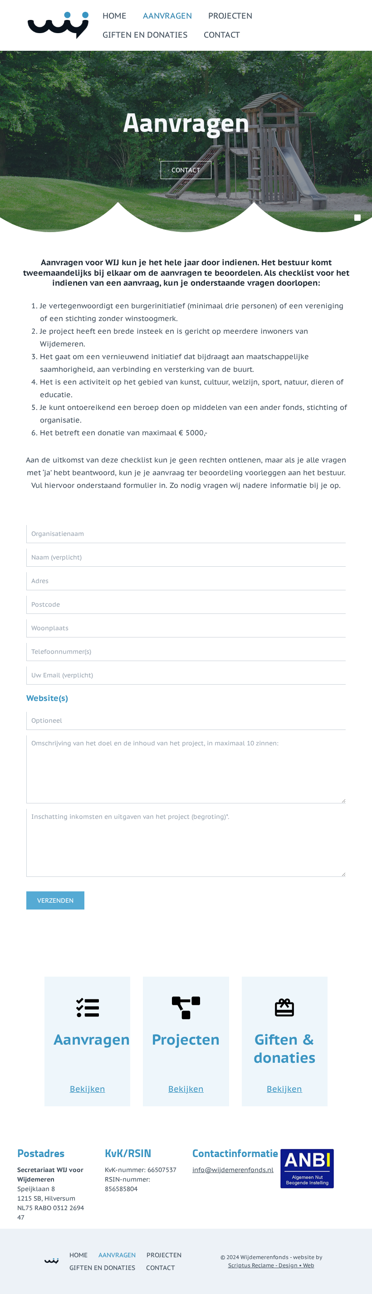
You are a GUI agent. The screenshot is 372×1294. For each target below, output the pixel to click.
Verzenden (55, 900)
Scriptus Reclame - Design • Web (271, 1265)
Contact (222, 34)
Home (115, 15)
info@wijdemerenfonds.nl (233, 1170)
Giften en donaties (145, 34)
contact (186, 170)
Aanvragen (167, 15)
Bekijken (87, 1089)
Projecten (230, 15)
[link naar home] (58, 25)
